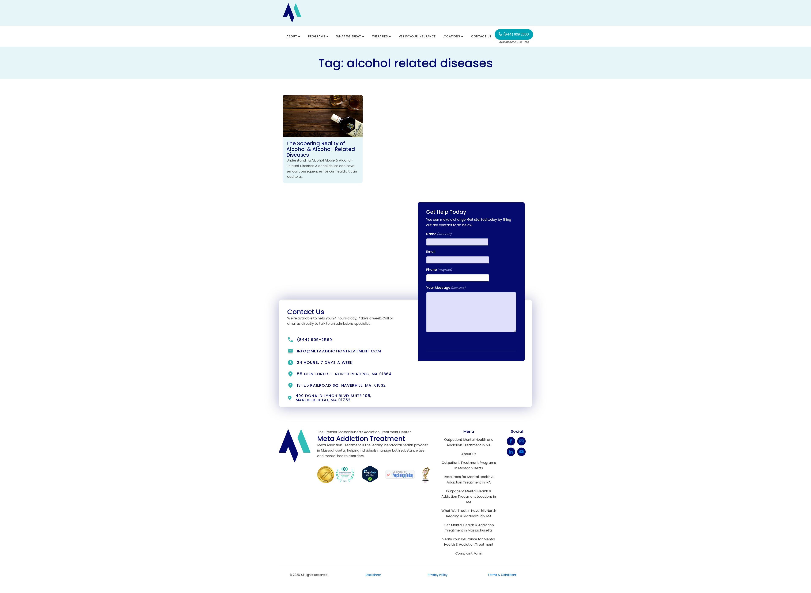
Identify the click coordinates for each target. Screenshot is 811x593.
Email (430, 251)
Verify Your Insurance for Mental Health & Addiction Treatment (468, 542)
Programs (316, 36)
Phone (439, 269)
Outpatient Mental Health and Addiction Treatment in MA (468, 442)
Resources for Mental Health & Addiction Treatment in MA (469, 479)
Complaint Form (468, 553)
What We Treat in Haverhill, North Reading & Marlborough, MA (468, 513)
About (291, 36)
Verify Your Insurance (417, 36)
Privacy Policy (438, 575)
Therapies (380, 36)
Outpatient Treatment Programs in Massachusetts (469, 465)
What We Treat (348, 36)
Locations (451, 36)
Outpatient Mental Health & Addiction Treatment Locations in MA (468, 496)
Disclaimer (373, 575)
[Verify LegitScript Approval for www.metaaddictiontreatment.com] (373, 481)
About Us (468, 454)
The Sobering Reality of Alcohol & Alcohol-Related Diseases (320, 149)
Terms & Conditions (502, 575)
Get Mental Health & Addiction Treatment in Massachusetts (469, 528)
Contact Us (481, 36)
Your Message (445, 287)
